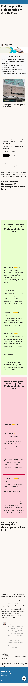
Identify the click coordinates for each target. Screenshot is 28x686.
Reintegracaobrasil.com (14, 2)
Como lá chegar (20, 155)
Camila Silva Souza (9, 44)
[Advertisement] (14, 29)
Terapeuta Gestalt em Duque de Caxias (20, 655)
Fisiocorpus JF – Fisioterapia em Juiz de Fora (13, 59)
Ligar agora (5, 155)
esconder (17, 56)
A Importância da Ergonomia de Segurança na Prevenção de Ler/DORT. (6, 655)
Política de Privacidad (6, 673)
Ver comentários (14, 155)
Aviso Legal (4, 675)
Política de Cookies (6, 677)
